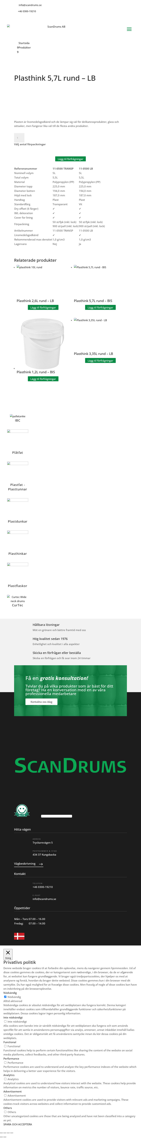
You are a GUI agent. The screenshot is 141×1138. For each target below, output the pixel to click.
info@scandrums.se (44, 899)
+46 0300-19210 (43, 887)
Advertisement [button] (12, 1091)
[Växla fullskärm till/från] (4, 1132)
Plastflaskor (17, 586)
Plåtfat (17, 452)
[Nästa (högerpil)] (4, 1136)
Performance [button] (11, 1058)
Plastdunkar (18, 521)
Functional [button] (9, 1042)
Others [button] (7, 1108)
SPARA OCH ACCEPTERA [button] (17, 1124)
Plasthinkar (17, 554)
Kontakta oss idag (41, 701)
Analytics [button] (8, 1075)
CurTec (17, 605)
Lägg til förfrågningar (70, 158)
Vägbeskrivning (24, 863)
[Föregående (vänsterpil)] (1, 1136)
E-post (37, 895)
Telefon (38, 883)
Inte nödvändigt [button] (13, 1017)
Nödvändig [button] (10, 992)
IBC (17, 420)
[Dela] (8, 1132)
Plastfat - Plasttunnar (17, 487)
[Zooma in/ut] (1, 1132)
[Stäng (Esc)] (11, 1132)
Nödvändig (14, 997)
